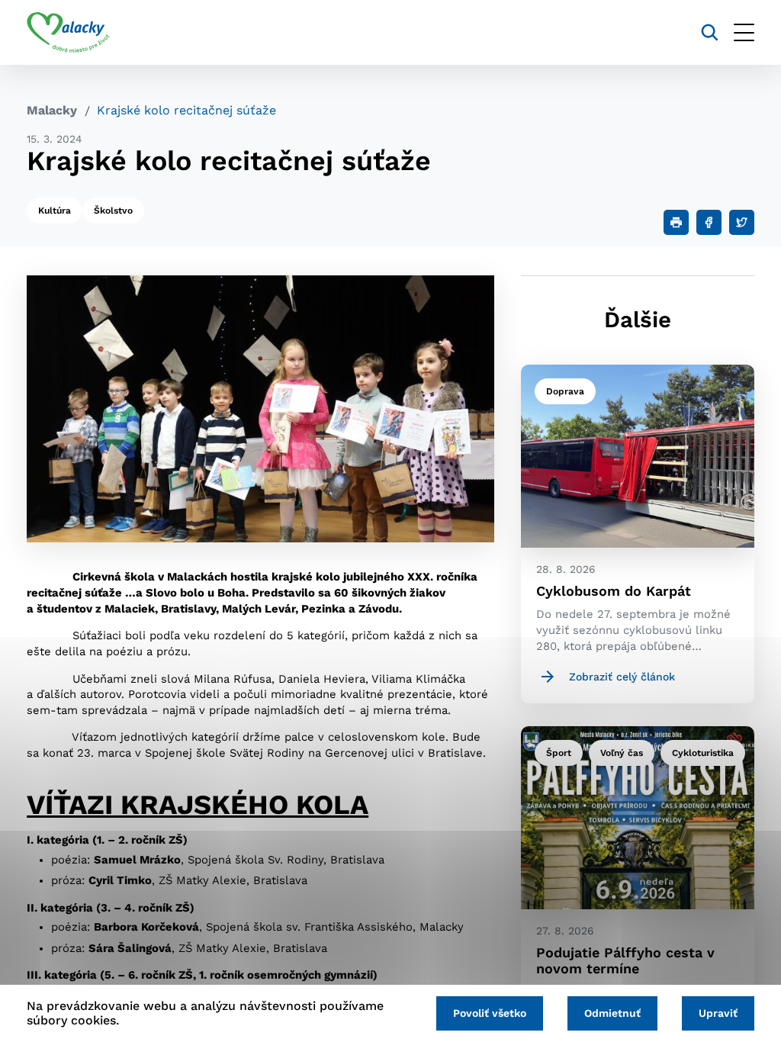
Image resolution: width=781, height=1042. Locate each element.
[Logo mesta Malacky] (68, 32)
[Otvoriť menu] (744, 32)
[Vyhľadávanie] (709, 32)
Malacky (52, 110)
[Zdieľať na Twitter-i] (741, 222)
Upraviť (718, 1013)
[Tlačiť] (676, 222)
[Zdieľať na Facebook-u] (709, 222)
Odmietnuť (612, 1013)
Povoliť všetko (489, 1013)
